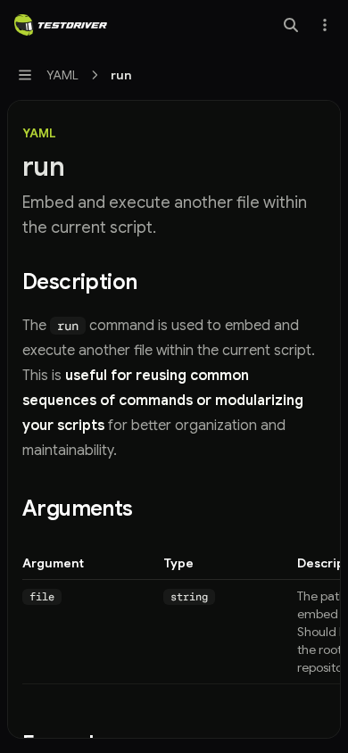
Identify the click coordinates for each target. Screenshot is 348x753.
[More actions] (325, 24)
